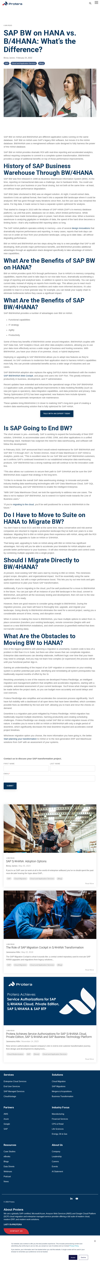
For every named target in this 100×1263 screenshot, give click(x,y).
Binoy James (9, 58)
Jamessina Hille (13, 952)
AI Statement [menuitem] (57, 1171)
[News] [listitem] (36, 1054)
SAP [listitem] (9, 879)
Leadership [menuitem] (57, 1156)
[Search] (90, 3)
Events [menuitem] (55, 1166)
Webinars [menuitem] (8, 1171)
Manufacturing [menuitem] (58, 1114)
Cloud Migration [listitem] (20, 879)
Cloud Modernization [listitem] (15, 1054)
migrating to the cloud (23, 504)
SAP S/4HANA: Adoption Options (26, 861)
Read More (89, 883)
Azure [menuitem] (6, 1119)
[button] (96, 2)
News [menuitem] (6, 1181)
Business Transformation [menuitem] (62, 1096)
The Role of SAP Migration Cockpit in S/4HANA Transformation (45, 947)
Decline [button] (83, 1257)
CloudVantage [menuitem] (10, 1096)
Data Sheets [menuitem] (9, 1166)
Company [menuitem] (56, 1151)
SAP (6, 63)
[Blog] (41, 63)
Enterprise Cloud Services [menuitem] (15, 1081)
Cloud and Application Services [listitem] (42, 879)
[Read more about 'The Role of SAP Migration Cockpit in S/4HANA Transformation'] (50, 915)
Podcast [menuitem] (7, 1176)
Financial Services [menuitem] (60, 1119)
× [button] (95, 1240)
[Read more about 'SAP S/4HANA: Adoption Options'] (50, 828)
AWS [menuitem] (6, 1114)
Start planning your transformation (20, 739)
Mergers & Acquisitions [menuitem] (62, 1091)
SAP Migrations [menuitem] (58, 1086)
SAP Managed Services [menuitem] (14, 1091)
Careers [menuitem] (55, 1161)
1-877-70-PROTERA (13, 1225)
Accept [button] (73, 1257)
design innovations (81, 228)
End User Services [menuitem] (12, 1086)
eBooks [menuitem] (7, 1156)
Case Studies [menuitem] (9, 1151)
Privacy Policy (74, 1246)
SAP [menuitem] (6, 1129)
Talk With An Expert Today (56, 413)
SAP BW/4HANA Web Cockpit (18, 376)
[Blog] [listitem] (60, 879)
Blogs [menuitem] (6, 1161)
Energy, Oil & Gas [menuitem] (60, 1134)
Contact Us (16, 1231)
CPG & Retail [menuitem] (58, 1124)
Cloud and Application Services (24, 63)
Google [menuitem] (7, 1124)
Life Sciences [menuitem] (58, 1129)
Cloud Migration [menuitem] (59, 1081)
